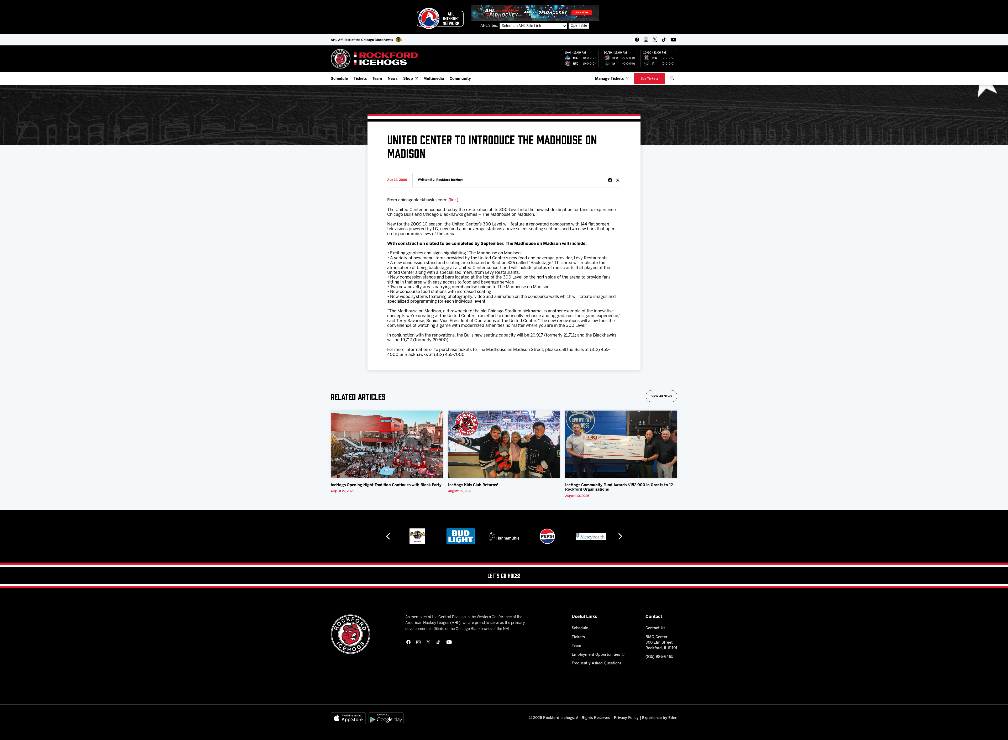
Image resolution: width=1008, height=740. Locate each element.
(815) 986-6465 (659, 657)
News (392, 79)
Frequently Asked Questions (596, 663)
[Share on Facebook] (610, 180)
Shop (408, 79)
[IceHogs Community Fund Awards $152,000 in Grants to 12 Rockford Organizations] (621, 444)
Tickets (360, 79)
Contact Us (655, 628)
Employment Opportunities (596, 655)
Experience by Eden (659, 718)
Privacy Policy (626, 718)
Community (460, 79)
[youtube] (673, 39)
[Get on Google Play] (386, 718)
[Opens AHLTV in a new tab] (535, 13)
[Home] (374, 59)
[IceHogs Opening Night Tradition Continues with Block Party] (387, 444)
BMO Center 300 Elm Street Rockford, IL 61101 (661, 643)
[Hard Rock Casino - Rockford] (417, 536)
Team (377, 79)
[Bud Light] (461, 536)
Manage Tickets (609, 79)
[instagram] (646, 39)
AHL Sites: (489, 26)
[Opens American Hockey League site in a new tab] (440, 18)
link (453, 200)
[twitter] (655, 39)
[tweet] (618, 180)
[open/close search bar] (672, 78)
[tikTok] (664, 39)
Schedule (339, 79)
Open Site (579, 26)
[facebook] (637, 39)
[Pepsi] (547, 536)
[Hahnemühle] (504, 536)
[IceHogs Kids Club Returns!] (504, 444)
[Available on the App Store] (348, 718)
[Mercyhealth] (591, 536)
